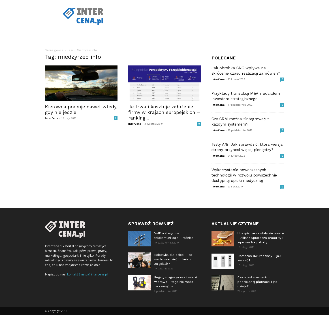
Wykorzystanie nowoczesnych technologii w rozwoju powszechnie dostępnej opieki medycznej (244, 175)
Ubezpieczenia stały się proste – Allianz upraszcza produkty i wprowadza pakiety (260, 237)
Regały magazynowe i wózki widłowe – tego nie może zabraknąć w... (175, 281)
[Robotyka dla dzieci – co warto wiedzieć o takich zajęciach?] (139, 260)
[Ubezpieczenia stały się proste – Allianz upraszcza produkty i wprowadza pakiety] (223, 238)
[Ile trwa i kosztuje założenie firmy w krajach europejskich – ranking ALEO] (164, 83)
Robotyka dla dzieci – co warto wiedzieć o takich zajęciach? (173, 259)
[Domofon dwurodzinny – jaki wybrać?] (223, 261)
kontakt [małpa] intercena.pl (87, 274)
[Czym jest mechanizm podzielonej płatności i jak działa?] (223, 282)
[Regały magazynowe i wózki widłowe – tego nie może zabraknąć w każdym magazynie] (139, 282)
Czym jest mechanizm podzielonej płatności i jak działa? (257, 281)
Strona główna (54, 50)
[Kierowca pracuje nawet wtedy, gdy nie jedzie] (81, 83)
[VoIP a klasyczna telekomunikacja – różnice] (139, 238)
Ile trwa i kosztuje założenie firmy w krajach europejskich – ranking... (164, 112)
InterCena (51, 118)
